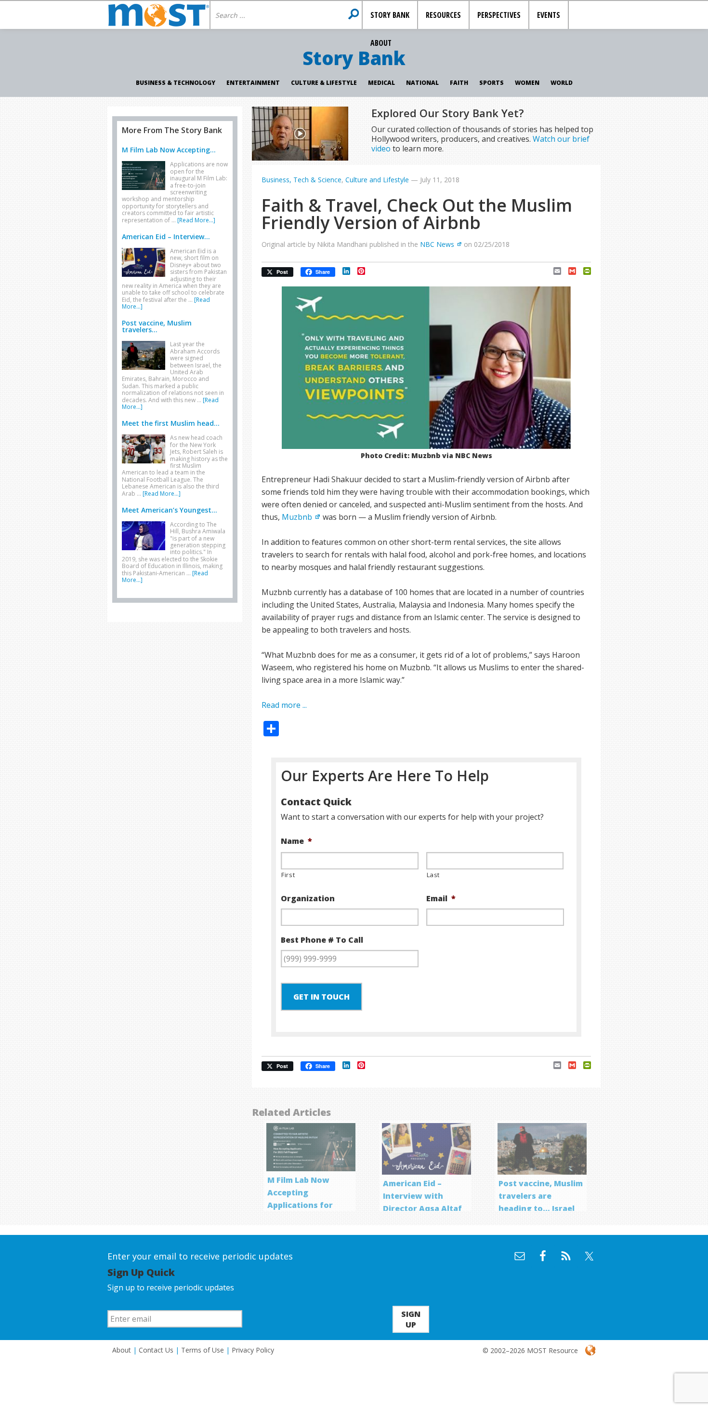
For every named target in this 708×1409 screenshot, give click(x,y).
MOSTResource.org (158, 15)
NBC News (437, 244)
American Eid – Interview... (166, 236)
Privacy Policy (253, 1350)
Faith (459, 83)
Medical (381, 83)
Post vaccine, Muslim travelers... (157, 326)
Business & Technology (175, 83)
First (288, 874)
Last (433, 874)
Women (527, 83)
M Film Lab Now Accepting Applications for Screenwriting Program (300, 1205)
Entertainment (253, 83)
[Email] (553, 271)
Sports (491, 83)
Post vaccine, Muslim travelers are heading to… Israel (540, 1196)
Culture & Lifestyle (324, 83)
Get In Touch (321, 996)
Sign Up (410, 1319)
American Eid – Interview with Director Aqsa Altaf (422, 1196)
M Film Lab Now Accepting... (169, 149)
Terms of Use (202, 1350)
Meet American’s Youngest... (169, 510)
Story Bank (354, 57)
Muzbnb (297, 517)
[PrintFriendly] (583, 271)
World (562, 83)
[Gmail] (568, 271)
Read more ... (284, 705)
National (422, 83)
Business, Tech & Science (301, 179)
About (121, 1350)
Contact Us (156, 1350)
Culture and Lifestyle (377, 179)
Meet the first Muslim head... (171, 423)
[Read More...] (196, 220)
